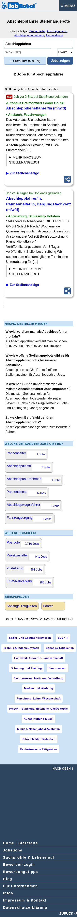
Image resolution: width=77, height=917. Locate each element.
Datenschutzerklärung (25, 907)
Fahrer (48, 606)
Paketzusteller (27, 555)
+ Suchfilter (25, 61)
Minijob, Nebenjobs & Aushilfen (38, 728)
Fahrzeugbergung (29, 518)
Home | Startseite (20, 843)
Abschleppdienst (57, 31)
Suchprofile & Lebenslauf (28, 857)
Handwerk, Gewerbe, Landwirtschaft (38, 658)
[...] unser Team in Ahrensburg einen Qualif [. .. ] (35, 272)
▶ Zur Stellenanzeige (22, 173)
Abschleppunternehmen (29, 35)
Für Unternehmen (20, 886)
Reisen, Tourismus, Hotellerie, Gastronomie (38, 708)
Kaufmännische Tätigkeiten (38, 749)
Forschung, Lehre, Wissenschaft (39, 698)
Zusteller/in (24, 568)
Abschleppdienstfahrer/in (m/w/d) (36, 108)
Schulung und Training (26, 668)
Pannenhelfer (37, 31)
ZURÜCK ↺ (68, 913)
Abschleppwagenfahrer (33, 505)
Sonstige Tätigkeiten (22, 606)
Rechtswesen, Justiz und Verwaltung (38, 678)
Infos (8, 893)
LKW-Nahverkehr (29, 581)
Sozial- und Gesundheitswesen (30, 637)
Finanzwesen (57, 668)
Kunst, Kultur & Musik (38, 718)
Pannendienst (54, 35)
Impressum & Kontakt (24, 900)
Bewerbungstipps (20, 872)
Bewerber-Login (19, 865)
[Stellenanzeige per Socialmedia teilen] (67, 179)
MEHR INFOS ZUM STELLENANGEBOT (25, 160)
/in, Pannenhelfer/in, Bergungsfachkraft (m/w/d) (38, 204)
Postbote (23, 543)
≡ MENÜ (68, 6)
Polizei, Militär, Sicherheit (38, 739)
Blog (7, 879)
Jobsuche (12, 850)
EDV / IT (63, 637)
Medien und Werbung (38, 688)
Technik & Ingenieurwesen (21, 647)
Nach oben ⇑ (63, 768)
